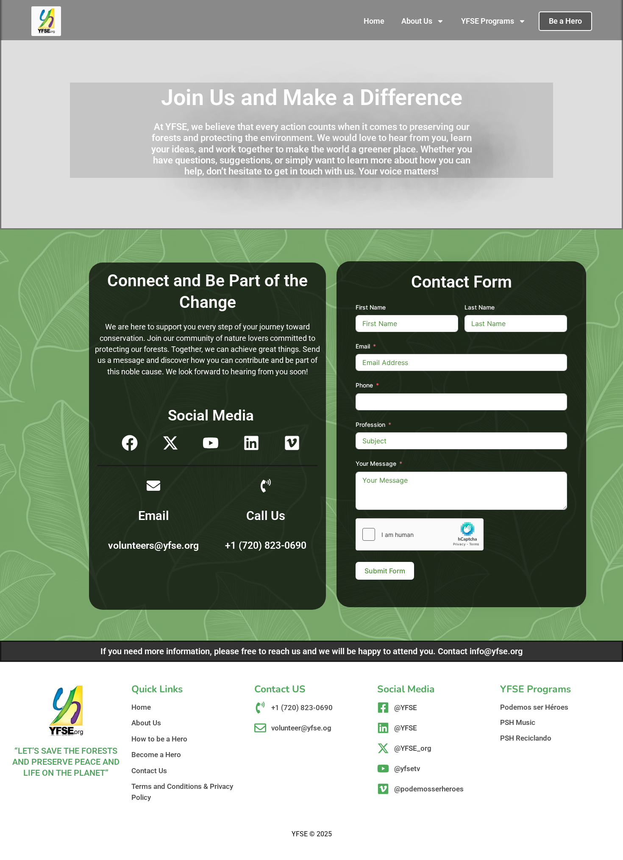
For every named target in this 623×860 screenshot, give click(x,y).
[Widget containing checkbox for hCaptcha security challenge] (420, 534)
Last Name (479, 307)
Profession (370, 424)
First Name (371, 307)
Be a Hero (565, 21)
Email (363, 346)
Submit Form (384, 571)
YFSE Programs (487, 21)
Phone (364, 385)
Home (374, 21)
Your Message (376, 463)
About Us (416, 21)
